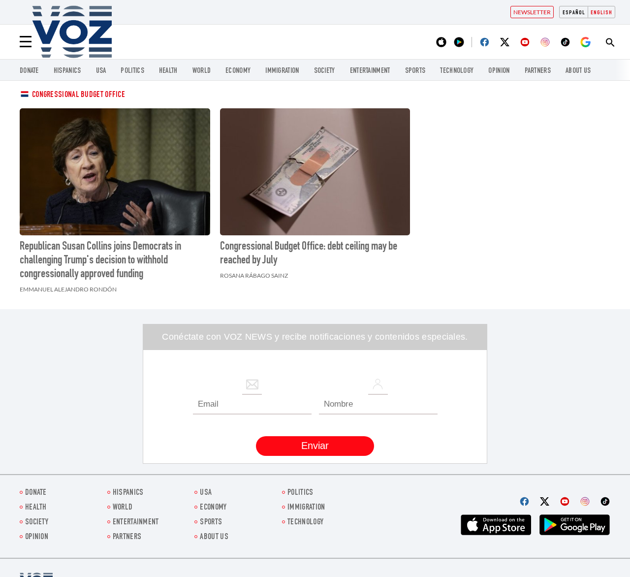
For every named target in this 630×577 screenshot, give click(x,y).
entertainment (370, 71)
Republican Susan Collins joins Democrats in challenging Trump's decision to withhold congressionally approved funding (100, 261)
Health (168, 71)
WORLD (201, 71)
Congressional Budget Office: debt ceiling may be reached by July (308, 254)
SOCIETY (324, 71)
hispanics (67, 71)
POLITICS (132, 71)
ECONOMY (238, 71)
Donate (29, 71)
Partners (538, 71)
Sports (415, 71)
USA (101, 71)
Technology (456, 71)
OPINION (498, 71)
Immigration (282, 71)
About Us (578, 71)
